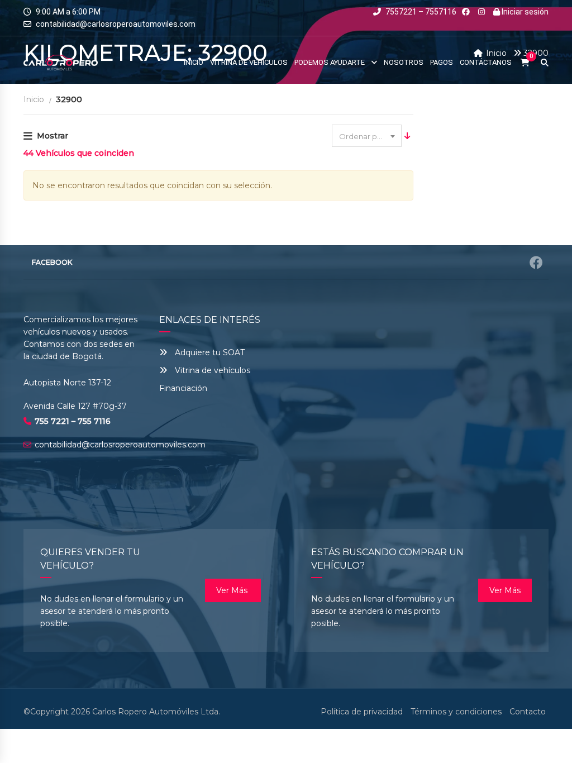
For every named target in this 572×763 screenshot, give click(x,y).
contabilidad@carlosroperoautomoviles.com (116, 24)
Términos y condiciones (456, 712)
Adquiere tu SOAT (210, 352)
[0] (525, 63)
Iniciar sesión (524, 11)
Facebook (52, 262)
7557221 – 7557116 (420, 11)
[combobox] (367, 136)
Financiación (183, 388)
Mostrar (52, 136)
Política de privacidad (362, 712)
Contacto (527, 712)
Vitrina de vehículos (211, 370)
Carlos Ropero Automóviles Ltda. (156, 712)
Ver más (233, 590)
